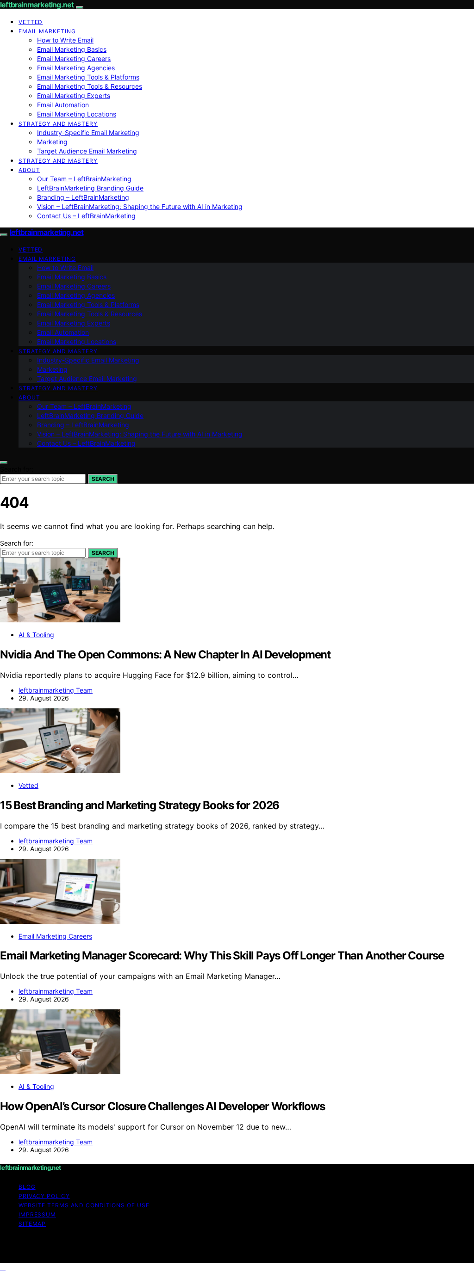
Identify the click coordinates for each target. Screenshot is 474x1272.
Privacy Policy (44, 1195)
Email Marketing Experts (73, 95)
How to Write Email (65, 40)
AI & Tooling (36, 635)
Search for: (16, 469)
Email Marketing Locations (76, 114)
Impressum (37, 1214)
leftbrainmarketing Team (56, 690)
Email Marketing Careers (74, 58)
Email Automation (63, 105)
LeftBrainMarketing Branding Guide (90, 188)
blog (27, 1186)
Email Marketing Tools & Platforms (88, 77)
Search (103, 478)
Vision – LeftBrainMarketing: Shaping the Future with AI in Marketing (140, 206)
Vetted (31, 21)
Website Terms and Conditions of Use (84, 1205)
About (29, 169)
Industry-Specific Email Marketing (88, 132)
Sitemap (32, 1223)
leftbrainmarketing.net (37, 4)
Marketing (52, 142)
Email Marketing (47, 31)
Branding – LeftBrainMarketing (83, 197)
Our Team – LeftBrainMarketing (84, 179)
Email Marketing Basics (71, 49)
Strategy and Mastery (58, 123)
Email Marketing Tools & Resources (89, 86)
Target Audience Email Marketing (87, 151)
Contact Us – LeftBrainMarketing (86, 216)
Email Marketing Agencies (76, 68)
